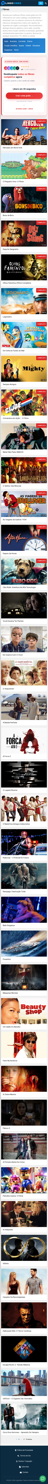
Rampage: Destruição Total (14, 891)
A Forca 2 (7, 756)
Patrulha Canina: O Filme (13, 1196)
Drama (29, 41)
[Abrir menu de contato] (43, 1479)
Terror (16, 50)
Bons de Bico (8, 215)
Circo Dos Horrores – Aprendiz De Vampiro (21, 1432)
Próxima (29, 1439)
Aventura (13, 41)
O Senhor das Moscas (12, 486)
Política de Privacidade (25, 1450)
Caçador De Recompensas (14, 1297)
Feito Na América (10, 1061)
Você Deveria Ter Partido (13, 621)
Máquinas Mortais (10, 993)
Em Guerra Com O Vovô (13, 655)
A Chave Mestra (9, 1094)
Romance (36, 46)
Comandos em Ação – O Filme (15, 418)
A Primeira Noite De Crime (14, 1162)
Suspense (8, 50)
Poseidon (7, 959)
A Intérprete (8, 1229)
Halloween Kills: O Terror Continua (17, 1331)
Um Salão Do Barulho (11, 1027)
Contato (25, 1472)
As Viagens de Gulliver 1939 (14, 519)
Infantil (28, 46)
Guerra (21, 46)
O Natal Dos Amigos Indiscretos (16, 824)
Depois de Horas (10, 553)
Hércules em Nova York (12, 148)
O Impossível (8, 689)
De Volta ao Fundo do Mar (14, 350)
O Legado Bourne (10, 790)
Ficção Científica (10, 46)
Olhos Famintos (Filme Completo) (17, 283)
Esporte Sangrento (10, 249)
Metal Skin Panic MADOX (13, 452)
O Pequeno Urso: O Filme (13, 181)
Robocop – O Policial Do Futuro (16, 858)
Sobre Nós (25, 1467)
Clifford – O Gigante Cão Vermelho (17, 1398)
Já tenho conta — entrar (24, 109)
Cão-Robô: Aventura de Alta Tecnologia (19, 587)
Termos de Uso (25, 1456)
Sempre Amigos (9, 384)
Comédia (21, 41)
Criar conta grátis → (24, 96)
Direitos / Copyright (25, 1461)
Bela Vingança (9, 925)
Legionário (7, 317)
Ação (6, 41)
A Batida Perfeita (10, 722)
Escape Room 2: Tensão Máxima (16, 1365)
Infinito (6, 1263)
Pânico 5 (6, 1128)
